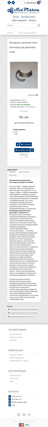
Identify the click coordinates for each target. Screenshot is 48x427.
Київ (13, 405)
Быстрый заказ (23, 150)
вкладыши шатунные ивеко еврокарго (24, 309)
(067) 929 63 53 (31, 3)
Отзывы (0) (12, 175)
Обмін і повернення (19, 20)
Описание (12, 172)
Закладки (13, 340)
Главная (10, 33)
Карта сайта (14, 378)
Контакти (32, 20)
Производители (15, 375)
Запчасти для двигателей (27, 33)
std (16, 132)
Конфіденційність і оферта (19, 361)
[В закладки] (18, 144)
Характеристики (24, 172)
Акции (12, 381)
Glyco (24, 100)
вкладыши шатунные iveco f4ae (21, 316)
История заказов (16, 337)
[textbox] (24, 25)
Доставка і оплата (28, 17)
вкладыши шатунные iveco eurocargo (23, 313)
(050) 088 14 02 (17, 399)
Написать (31, 107)
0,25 (16, 134)
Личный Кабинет (16, 334)
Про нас (16, 17)
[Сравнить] (32, 150)
